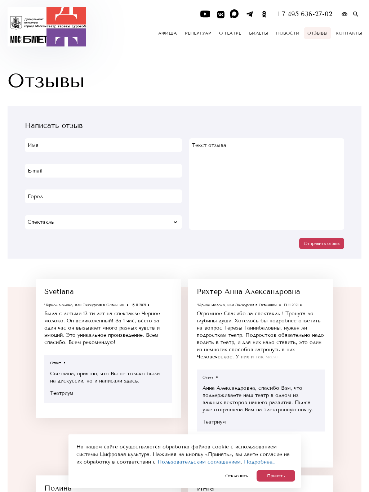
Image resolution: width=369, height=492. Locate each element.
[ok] (264, 14)
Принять (276, 475)
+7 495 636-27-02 (304, 14)
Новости (287, 33)
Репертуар (198, 33)
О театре (230, 33)
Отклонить (236, 475)
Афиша (167, 33)
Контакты (348, 33)
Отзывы (317, 33)
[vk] (220, 14)
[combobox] (103, 222)
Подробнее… (259, 462)
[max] (235, 14)
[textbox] (103, 222)
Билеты (258, 33)
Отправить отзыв (321, 243)
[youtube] (205, 14)
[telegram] (249, 14)
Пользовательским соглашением (199, 462)
